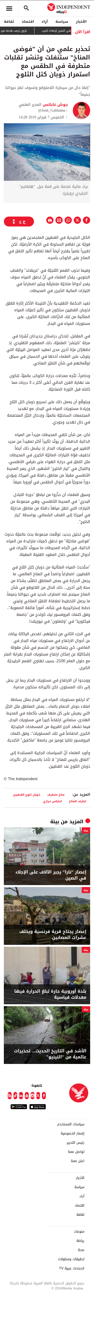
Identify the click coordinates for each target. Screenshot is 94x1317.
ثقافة (9, 21)
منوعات (79, 1231)
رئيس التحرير (75, 1142)
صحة (81, 1250)
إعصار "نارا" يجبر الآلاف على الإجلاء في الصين (50, 875)
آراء (45, 21)
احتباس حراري (52, 801)
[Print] (50, 220)
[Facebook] (44, 1095)
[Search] (26, 8)
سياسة (61, 21)
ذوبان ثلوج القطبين (26, 794)
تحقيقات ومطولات (71, 1259)
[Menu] (9, 8)
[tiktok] (15, 1095)
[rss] (10, 1095)
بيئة (54, 821)
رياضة (80, 1241)
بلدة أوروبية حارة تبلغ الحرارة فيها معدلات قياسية (50, 994)
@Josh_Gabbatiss (51, 110)
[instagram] (32, 1095)
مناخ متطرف (56, 794)
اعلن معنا (77, 1161)
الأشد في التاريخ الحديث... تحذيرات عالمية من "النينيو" (50, 1054)
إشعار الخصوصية (72, 1133)
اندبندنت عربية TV (71, 1268)
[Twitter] (38, 1095)
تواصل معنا (76, 1152)
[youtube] (27, 1095)
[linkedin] (21, 1095)
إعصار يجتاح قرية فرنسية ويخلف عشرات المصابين (52, 935)
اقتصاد (28, 21)
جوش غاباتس (54, 104)
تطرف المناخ (77, 801)
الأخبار (81, 21)
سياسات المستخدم (70, 1124)
